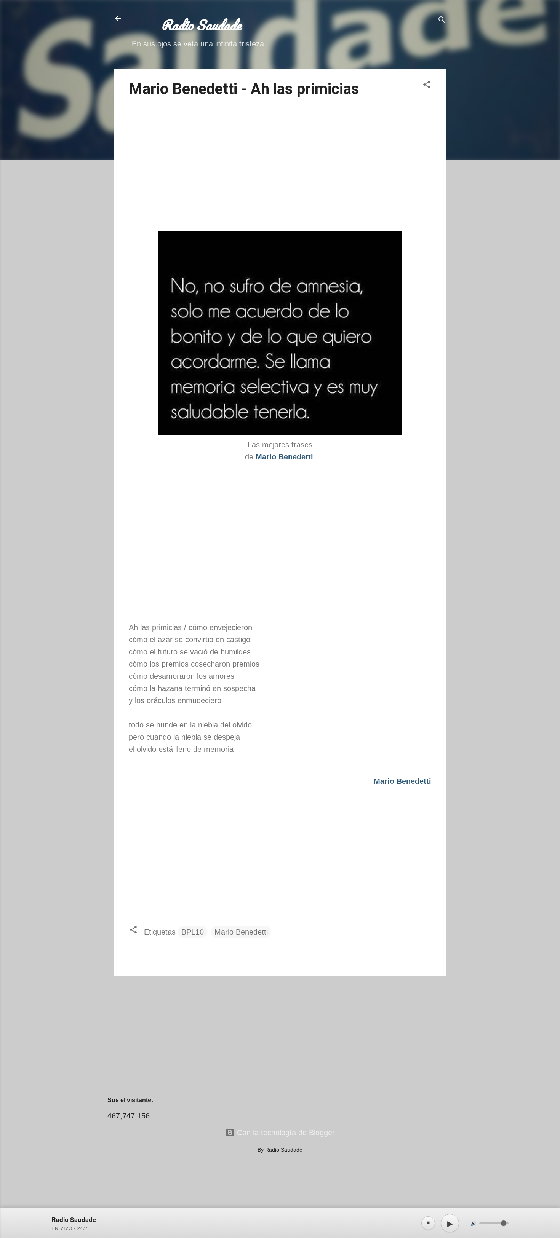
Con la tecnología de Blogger (285, 1132)
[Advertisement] (280, 165)
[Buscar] (441, 20)
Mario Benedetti (241, 932)
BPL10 (192, 932)
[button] (426, 85)
